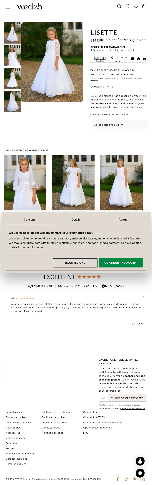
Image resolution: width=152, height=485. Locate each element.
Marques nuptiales (16, 458)
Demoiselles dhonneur (19, 422)
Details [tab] (76, 219)
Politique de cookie (53, 416)
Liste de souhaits (136, 6)
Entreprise (11, 442)
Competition (90, 411)
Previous (31, 79)
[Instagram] (143, 478)
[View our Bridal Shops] (127, 6)
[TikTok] (126, 478)
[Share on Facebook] (132, 58)
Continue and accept (121, 262)
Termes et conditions (54, 422)
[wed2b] (29, 6)
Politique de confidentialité (57, 411)
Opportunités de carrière (97, 427)
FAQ (85, 432)
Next (72, 79)
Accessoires (13, 432)
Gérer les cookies (16, 463)
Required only (75, 262)
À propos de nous (52, 432)
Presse (10, 448)
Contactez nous (51, 427)
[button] (137, 297)
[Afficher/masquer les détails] (122, 124)
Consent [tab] (29, 219)
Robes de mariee (16, 416)
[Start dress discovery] (140, 461)
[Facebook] (117, 478)
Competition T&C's (94, 416)
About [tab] (123, 219)
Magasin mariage (16, 437)
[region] (76, 311)
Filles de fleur (14, 427)
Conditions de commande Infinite (102, 422)
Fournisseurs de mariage (20, 453)
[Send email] (144, 58)
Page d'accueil (14, 411)
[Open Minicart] (144, 6)
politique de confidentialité (132, 408)
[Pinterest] (134, 478)
